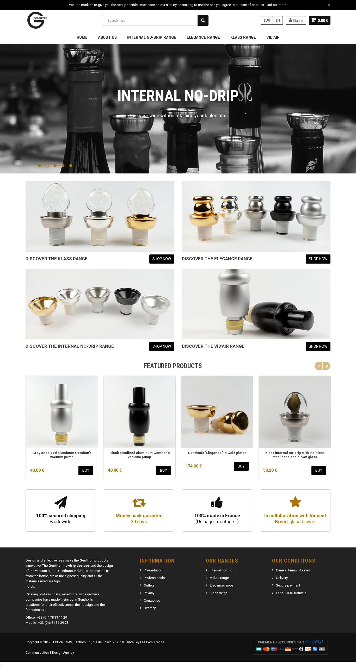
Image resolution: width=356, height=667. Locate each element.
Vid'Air (273, 37)
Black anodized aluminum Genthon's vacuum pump (139, 455)
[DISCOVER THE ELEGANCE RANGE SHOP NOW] (256, 216)
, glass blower (295, 518)
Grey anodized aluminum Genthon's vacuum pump (61, 455)
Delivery (282, 578)
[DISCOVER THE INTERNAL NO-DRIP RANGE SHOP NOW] (100, 304)
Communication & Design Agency (50, 652)
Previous (318, 366)
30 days (139, 518)
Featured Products (173, 366)
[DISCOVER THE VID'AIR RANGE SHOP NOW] (256, 304)
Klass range (243, 37)
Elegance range (203, 37)
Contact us (152, 600)
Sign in (297, 20)
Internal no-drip (221, 570)
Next (326, 366)
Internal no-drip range (151, 37)
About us (107, 37)
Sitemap (150, 608)
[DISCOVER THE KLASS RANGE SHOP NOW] (100, 216)
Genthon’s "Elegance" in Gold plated (217, 453)
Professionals (154, 578)
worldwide (60, 518)
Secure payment (288, 585)
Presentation (153, 570)
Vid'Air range (219, 578)
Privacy (149, 593)
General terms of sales (293, 570)
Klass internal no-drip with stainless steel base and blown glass (294, 455)
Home (82, 37)
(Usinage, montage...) (217, 518)
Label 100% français (291, 593)
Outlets (149, 585)
